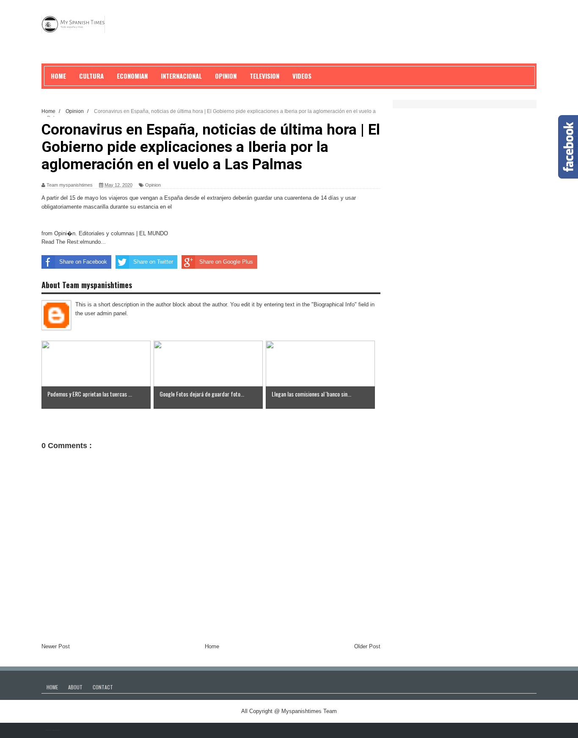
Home (212, 646)
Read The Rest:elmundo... (73, 242)
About (75, 687)
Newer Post (55, 646)
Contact (103, 687)
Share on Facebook (83, 262)
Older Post (367, 646)
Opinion (153, 184)
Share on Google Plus (226, 262)
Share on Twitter (153, 262)
